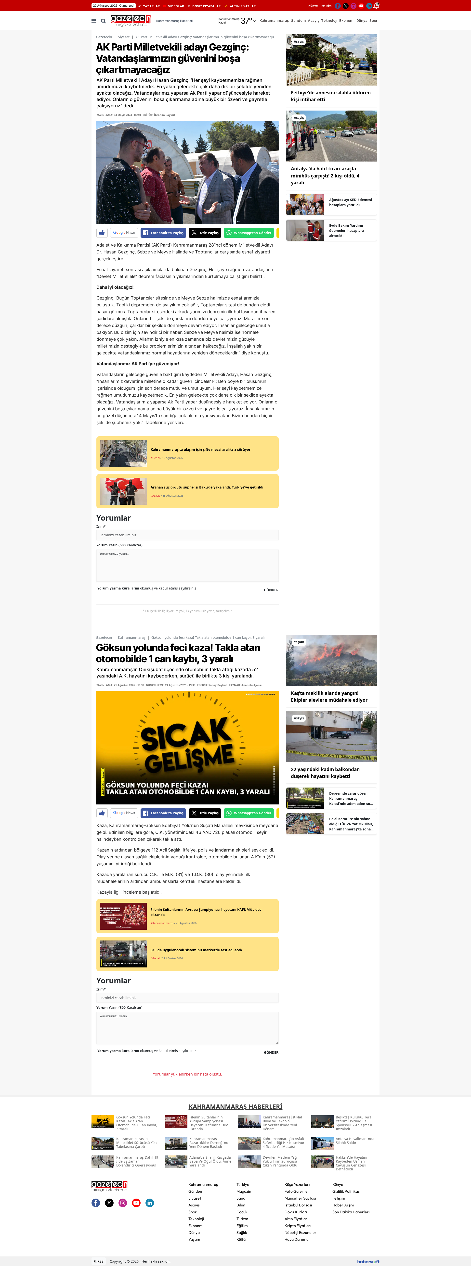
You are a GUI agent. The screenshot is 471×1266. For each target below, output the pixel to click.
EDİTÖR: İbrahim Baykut (159, 115)
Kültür (241, 1239)
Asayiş (194, 1205)
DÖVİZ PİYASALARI (207, 6)
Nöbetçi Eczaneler (300, 1232)
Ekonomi (196, 1225)
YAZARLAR (151, 6)
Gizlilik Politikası (346, 1191)
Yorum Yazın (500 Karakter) (119, 545)
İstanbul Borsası (298, 1205)
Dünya (194, 1232)
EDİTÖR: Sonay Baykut (212, 685)
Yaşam (194, 1239)
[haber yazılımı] (368, 1261)
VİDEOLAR (176, 6)
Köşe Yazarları (297, 1184)
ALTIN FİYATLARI (243, 6)
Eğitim (242, 1225)
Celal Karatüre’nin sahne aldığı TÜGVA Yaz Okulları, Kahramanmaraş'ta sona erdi (351, 824)
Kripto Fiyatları (298, 1225)
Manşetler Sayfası (300, 1198)
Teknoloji (196, 1218)
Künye (313, 5)
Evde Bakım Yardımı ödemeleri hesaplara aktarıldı (346, 230)
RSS (100, 1261)
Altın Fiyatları (296, 1218)
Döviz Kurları (296, 1211)
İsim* (101, 526)
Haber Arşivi (343, 1205)
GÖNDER (271, 590)
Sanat (241, 1198)
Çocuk (241, 1211)
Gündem (195, 1191)
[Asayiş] (331, 59)
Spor (192, 1211)
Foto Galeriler (297, 1191)
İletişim (325, 5)
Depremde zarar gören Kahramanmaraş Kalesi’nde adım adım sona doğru (351, 798)
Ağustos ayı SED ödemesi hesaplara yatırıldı (350, 202)
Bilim (240, 1205)
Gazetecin (104, 37)
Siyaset (124, 37)
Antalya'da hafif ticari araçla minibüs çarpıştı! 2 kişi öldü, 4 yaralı (325, 175)
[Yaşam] (331, 660)
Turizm (242, 1218)
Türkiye (242, 1184)
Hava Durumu (296, 1239)
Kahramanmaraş (131, 637)
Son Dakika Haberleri (351, 1211)
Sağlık (241, 1232)
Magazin (243, 1191)
